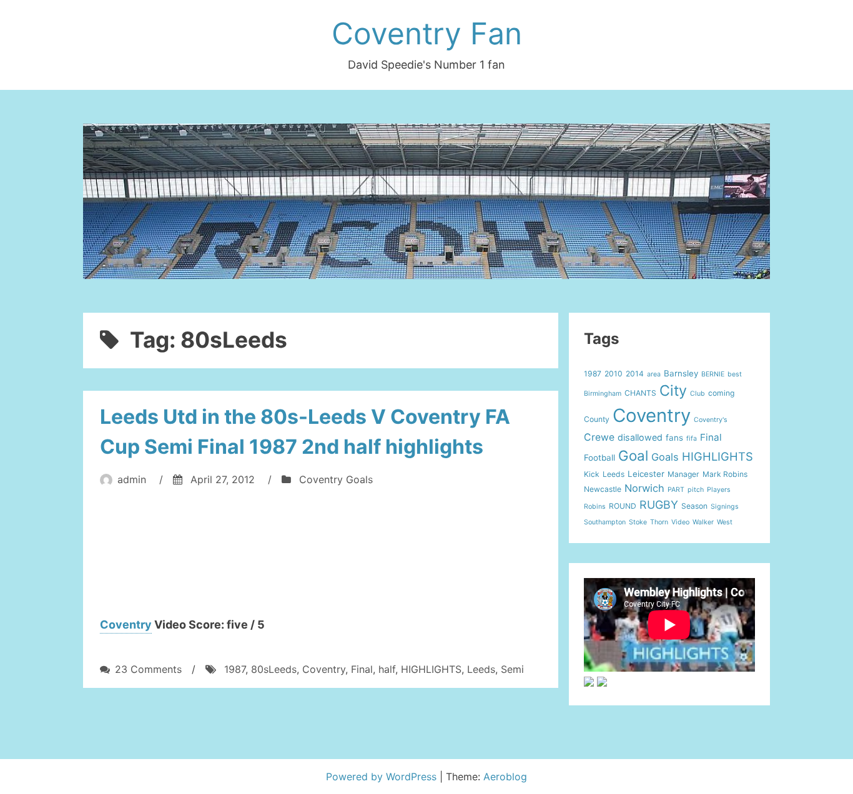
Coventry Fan (427, 33)
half (386, 669)
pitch (696, 490)
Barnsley (681, 373)
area (654, 374)
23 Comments (148, 669)
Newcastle (602, 489)
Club (697, 394)
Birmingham (602, 394)
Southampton (605, 522)
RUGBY (658, 504)
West (724, 522)
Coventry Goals (336, 479)
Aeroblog (505, 776)
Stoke (638, 522)
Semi (512, 669)
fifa (691, 438)
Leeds (481, 669)
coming (721, 393)
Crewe (599, 437)
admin (131, 479)
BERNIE (712, 374)
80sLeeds (274, 669)
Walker (703, 522)
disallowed (640, 437)
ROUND (622, 506)
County (596, 419)
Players (719, 490)
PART (676, 490)
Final (362, 669)
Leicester (646, 474)
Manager (683, 474)
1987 (234, 669)
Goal (633, 455)
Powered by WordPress (383, 776)
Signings (725, 506)
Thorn (659, 522)
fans (674, 438)
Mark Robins (725, 474)
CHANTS (640, 393)
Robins (595, 506)
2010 (613, 373)
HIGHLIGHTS (431, 669)
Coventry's (710, 420)
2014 (635, 373)
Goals (665, 457)
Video (680, 522)
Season (694, 506)
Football (599, 458)
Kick (591, 474)
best (734, 374)
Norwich (644, 488)
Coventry (126, 624)
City (673, 390)
